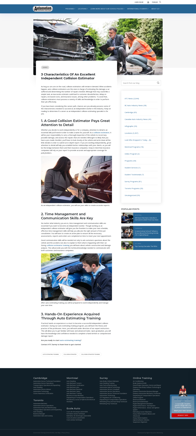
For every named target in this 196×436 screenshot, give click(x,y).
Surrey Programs (131, 181)
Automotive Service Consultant (109, 389)
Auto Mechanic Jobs (73, 387)
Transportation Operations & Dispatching (46, 385)
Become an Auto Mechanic (75, 395)
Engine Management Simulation (143, 404)
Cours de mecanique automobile (77, 412)
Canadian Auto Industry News (136, 119)
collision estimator (70, 354)
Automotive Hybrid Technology (110, 387)
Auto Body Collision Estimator (109, 381)
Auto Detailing (37, 387)
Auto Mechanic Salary (73, 391)
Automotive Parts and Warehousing (44, 408)
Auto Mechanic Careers (74, 383)
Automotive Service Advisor (42, 389)
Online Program (131, 154)
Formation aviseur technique (76, 414)
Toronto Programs (132, 188)
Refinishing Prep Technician (108, 404)
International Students (137, 9)
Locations (82, 9)
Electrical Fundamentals (140, 402)
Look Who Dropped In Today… (136, 140)
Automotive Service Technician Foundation (47, 381)
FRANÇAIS (155, 2)
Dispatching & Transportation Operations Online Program (146, 396)
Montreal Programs (132, 147)
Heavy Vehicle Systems (140, 418)
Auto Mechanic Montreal (74, 389)
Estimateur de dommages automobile (79, 416)
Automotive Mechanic (40, 403)
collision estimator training (90, 354)
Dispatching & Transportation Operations (80, 397)
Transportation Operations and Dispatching (47, 410)
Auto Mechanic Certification (75, 385)
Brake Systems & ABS (139, 383)
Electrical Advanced (139, 400)
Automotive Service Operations (43, 383)
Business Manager (39, 414)
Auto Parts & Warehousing (108, 385)
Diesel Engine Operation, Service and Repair (147, 385)
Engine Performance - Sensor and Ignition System (146, 409)
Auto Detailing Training (107, 383)
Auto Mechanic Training (74, 393)
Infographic (129, 126)
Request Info (183, 415)
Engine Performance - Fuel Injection (144, 406)
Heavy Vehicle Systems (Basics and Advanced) (144, 415)
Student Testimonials (133, 174)
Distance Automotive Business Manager (145, 391)
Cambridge (129, 112)
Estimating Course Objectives (142, 412)
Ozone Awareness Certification (43, 393)
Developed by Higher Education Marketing (150, 433)
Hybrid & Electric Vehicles (141, 420)
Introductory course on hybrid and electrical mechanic (81, 401)
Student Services (131, 167)
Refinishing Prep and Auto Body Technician (113, 402)
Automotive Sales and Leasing (43, 416)
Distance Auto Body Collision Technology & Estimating (147, 388)
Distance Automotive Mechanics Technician (146, 393)
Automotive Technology (41, 391)
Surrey (45, 67)
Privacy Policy (65, 433)
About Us (155, 9)
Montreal (138, 215)
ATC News (129, 98)
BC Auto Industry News (134, 105)
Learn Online (139, 2)
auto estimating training (51, 354)
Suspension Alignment (140, 422)
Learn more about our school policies (107, 9)
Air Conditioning (138, 381)
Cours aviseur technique (74, 420)
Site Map (57, 433)
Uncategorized (130, 195)
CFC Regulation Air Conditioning (110, 397)
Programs (69, 9)
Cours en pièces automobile (76, 418)
